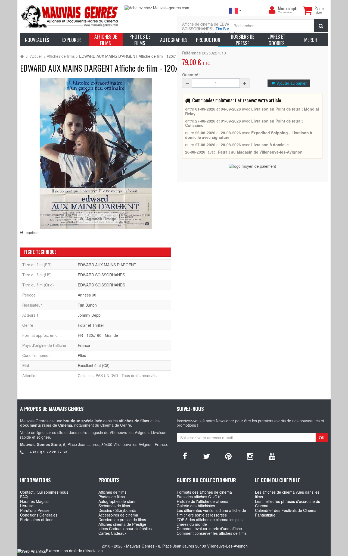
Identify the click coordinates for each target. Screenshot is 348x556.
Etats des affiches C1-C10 (199, 496)
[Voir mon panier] (307, 10)
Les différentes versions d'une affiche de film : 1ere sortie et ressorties (211, 513)
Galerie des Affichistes (196, 505)
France (84, 345)
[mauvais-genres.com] (69, 16)
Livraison (28, 505)
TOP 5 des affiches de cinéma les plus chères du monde (210, 522)
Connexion (285, 12)
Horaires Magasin (35, 501)
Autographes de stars (116, 501)
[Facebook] (185, 456)
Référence (191, 53)
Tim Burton (225, 28)
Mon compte (288, 8)
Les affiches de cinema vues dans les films (287, 494)
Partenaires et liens (36, 519)
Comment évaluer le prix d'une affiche (209, 528)
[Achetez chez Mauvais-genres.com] (174, 7)
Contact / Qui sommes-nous (44, 492)
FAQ (24, 496)
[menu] (272, 10)
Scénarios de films (114, 505)
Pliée (82, 355)
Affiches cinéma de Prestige (122, 524)
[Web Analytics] (31, 551)
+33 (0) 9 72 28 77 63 (48, 451)
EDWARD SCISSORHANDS (101, 274)
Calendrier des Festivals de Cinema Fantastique (285, 513)
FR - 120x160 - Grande (98, 335)
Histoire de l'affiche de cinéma (202, 501)
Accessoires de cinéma (118, 515)
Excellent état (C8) (94, 365)
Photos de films (111, 496)
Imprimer (32, 232)
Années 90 (87, 295)
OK (321, 437)
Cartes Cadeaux (112, 533)
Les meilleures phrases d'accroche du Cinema (287, 504)
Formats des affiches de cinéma (204, 492)
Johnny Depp (89, 315)
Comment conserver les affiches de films (212, 533)
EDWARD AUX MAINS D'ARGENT (107, 264)
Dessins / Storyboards (117, 510)
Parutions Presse (34, 510)
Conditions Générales (38, 515)
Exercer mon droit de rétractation (74, 550)
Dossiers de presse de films (122, 519)
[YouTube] (272, 456)
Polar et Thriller (91, 325)
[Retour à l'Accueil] (22, 56)
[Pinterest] (228, 456)
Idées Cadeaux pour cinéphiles (125, 528)
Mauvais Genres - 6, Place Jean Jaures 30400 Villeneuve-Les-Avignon (187, 546)
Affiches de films (112, 492)
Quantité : (191, 74)
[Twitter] (206, 456)
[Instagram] (250, 456)
